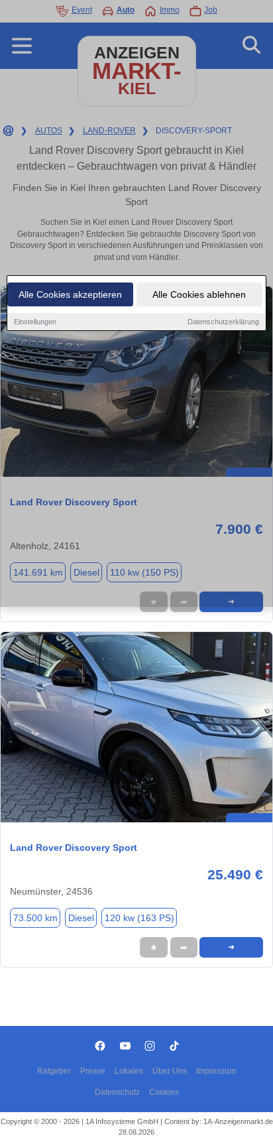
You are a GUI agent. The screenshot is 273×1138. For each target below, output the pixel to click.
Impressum (216, 1071)
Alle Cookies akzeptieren (70, 294)
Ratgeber (54, 1071)
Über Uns (169, 1071)
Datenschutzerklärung (223, 322)
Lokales (129, 1071)
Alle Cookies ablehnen (199, 294)
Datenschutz (117, 1092)
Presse (92, 1071)
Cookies (164, 1092)
